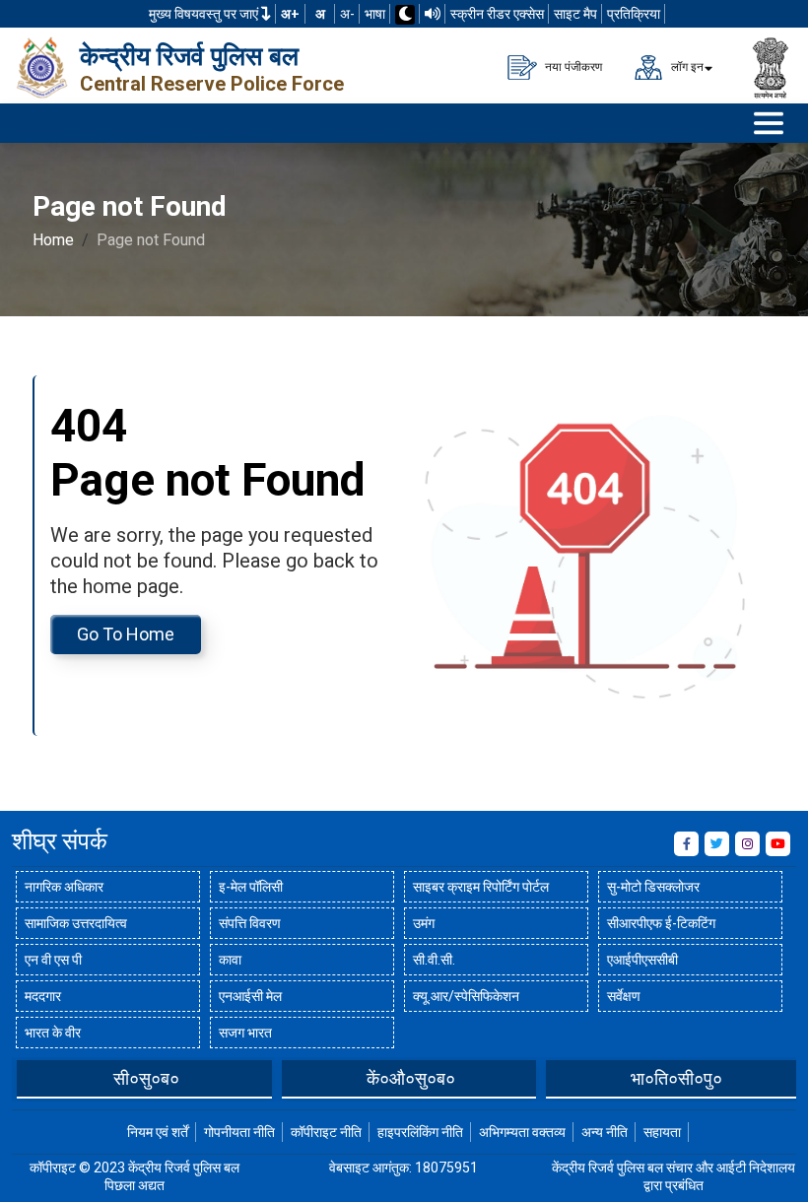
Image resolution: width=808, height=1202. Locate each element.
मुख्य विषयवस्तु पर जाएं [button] (205, 14)
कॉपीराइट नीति (326, 1132)
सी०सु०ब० (146, 1078)
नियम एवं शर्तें (157, 1132)
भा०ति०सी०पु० (676, 1078)
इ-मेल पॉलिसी (251, 887)
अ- (347, 14)
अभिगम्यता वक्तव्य (522, 1132)
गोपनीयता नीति (239, 1132)
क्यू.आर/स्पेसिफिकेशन (466, 996)
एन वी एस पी (53, 960)
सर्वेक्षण (623, 996)
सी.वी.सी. (434, 960)
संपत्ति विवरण (250, 923)
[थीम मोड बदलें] (405, 15)
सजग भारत (245, 1032)
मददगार (43, 996)
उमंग (424, 923)
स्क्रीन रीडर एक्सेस (497, 14)
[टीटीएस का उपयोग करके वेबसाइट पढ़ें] (432, 14)
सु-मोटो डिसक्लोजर (653, 887)
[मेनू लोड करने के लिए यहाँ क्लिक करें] (768, 123)
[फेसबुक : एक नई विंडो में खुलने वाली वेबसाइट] (686, 844)
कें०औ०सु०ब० (411, 1078)
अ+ (290, 14)
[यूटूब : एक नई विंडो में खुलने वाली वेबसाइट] (778, 844)
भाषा (375, 14)
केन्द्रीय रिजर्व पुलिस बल (189, 56)
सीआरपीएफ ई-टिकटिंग (661, 923)
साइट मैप (575, 14)
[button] (26, 1078)
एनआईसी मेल (250, 996)
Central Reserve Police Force (212, 84)
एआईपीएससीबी (642, 960)
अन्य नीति (604, 1132)
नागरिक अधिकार (64, 887)
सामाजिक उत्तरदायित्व (76, 923)
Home (53, 240)
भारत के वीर (53, 1032)
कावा (230, 960)
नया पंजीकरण (572, 66)
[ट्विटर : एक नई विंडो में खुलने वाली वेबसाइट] (717, 844)
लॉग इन (686, 66)
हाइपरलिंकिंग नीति (420, 1132)
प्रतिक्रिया (633, 14)
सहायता (662, 1132)
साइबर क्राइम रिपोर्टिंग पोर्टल (481, 887)
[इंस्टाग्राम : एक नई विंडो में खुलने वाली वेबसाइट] (747, 844)
